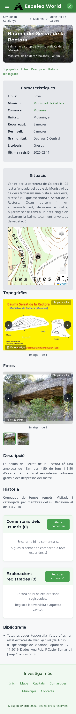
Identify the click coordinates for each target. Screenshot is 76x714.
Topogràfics (10, 69)
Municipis (29, 691)
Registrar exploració (57, 576)
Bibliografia (10, 74)
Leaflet (63, 283)
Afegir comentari (58, 524)
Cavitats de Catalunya (10, 18)
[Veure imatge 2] (23, 439)
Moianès (38, 19)
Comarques (58, 683)
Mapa (24, 683)
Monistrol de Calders (57, 18)
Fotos (24, 69)
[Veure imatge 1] (9, 439)
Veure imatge (17, 347)
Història (53, 69)
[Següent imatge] (67, 325)
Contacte (47, 691)
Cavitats (39, 683)
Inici (12, 683)
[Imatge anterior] (8, 325)
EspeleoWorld (20, 706)
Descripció (38, 69)
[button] (38, 256)
